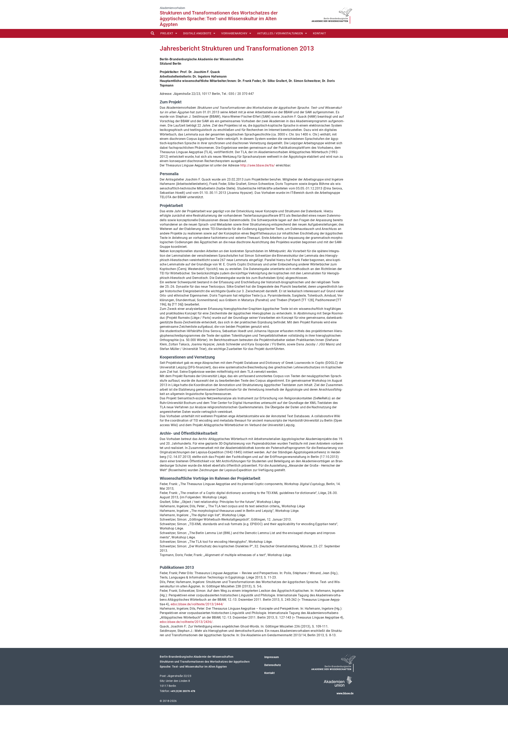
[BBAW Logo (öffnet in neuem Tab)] (332, 14)
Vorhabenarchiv (234, 33)
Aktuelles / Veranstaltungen (280, 33)
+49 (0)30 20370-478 (182, 691)
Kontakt (319, 33)
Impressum (271, 657)
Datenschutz (272, 665)
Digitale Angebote (197, 33)
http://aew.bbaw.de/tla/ (257, 165)
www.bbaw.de (345, 693)
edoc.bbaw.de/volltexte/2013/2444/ (197, 604)
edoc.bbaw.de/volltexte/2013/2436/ (186, 622)
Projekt (166, 33)
